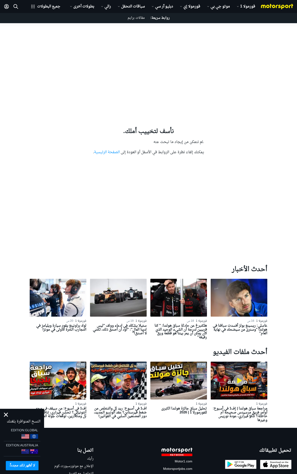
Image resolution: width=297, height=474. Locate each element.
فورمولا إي (191, 6)
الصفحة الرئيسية (107, 152)
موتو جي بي (220, 6)
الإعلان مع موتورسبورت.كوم (74, 466)
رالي (107, 6)
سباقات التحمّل (133, 6)
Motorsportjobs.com (177, 469)
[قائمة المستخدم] (6, 6)
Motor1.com (183, 461)
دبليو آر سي (164, 6)
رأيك (90, 459)
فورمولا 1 (247, 6)
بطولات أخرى (83, 6)
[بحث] (15, 6)
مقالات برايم (136, 18)
